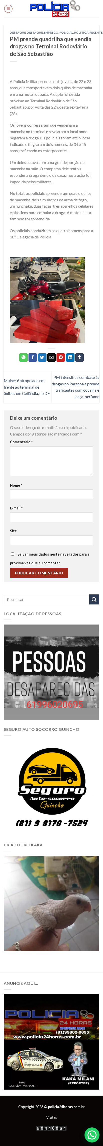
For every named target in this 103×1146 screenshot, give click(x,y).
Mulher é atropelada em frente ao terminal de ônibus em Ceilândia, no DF (27, 387)
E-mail (16, 508)
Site (13, 531)
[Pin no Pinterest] (60, 357)
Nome (16, 485)
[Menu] (8, 9)
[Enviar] (94, 599)
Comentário (21, 442)
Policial (66, 32)
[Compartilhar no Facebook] (32, 357)
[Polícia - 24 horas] (55, 9)
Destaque (18, 32)
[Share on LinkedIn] (70, 357)
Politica (81, 32)
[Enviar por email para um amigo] (51, 357)
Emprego (51, 32)
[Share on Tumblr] (79, 357)
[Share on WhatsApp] (23, 357)
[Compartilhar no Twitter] (42, 357)
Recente (96, 32)
